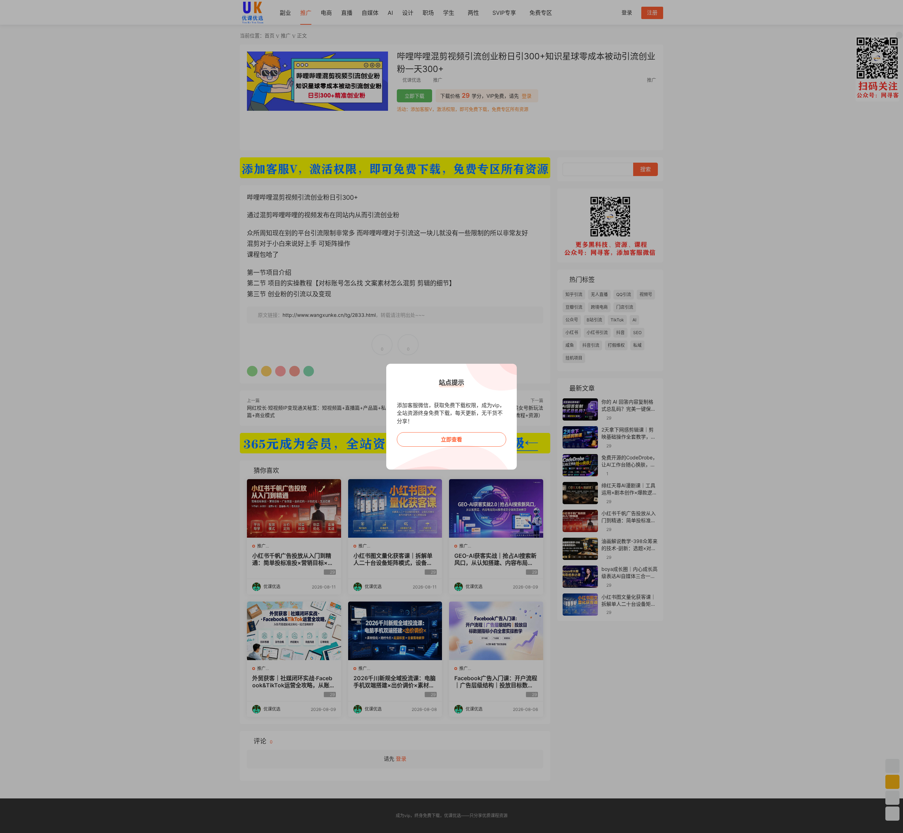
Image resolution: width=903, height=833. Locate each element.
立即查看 (451, 439)
